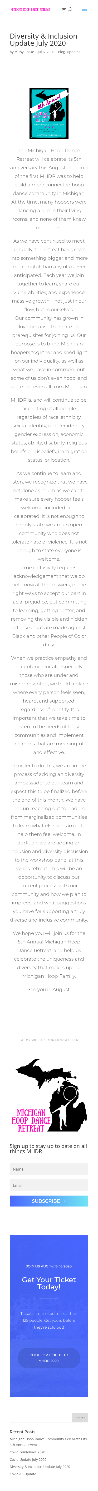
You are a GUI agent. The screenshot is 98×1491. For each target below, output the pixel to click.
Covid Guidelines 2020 (27, 1452)
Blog (61, 52)
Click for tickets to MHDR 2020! (48, 1358)
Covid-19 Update (23, 1474)
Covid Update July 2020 (28, 1459)
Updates (73, 52)
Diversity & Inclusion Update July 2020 (40, 1466)
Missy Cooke (24, 52)
